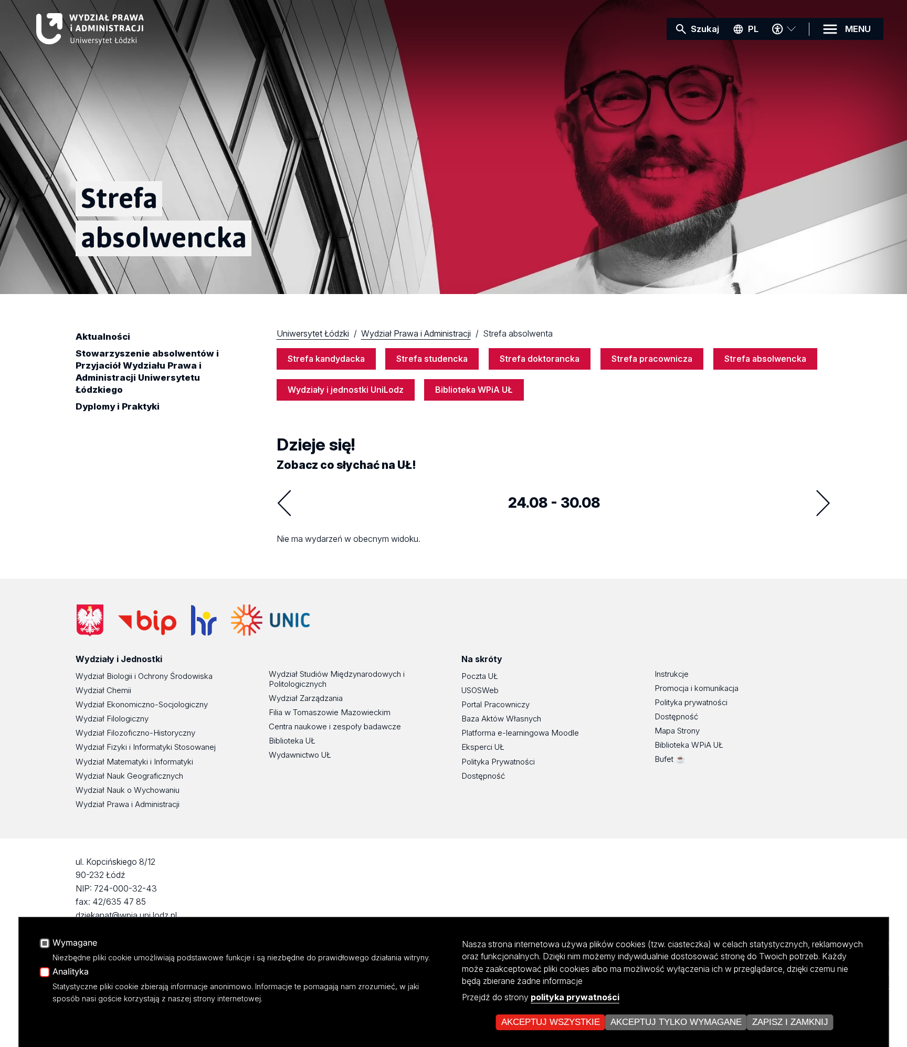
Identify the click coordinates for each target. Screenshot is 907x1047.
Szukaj (705, 29)
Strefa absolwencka (765, 358)
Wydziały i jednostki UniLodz (346, 389)
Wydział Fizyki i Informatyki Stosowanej (146, 747)
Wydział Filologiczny (112, 719)
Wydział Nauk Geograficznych (129, 776)
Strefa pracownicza (651, 358)
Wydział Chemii (103, 690)
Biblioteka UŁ (292, 741)
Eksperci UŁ (482, 747)
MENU (858, 29)
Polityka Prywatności (498, 762)
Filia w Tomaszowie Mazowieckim (330, 712)
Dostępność (483, 776)
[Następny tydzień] (823, 503)
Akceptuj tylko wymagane (676, 1022)
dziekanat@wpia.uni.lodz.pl (126, 915)
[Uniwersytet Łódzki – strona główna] (115, 29)
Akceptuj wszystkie (550, 1022)
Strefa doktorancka (539, 358)
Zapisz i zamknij (790, 1022)
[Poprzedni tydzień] (284, 503)
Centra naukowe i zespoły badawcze (335, 726)
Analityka (70, 972)
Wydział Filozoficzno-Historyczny (135, 733)
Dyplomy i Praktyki (118, 406)
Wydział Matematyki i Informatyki (134, 762)
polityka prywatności (575, 997)
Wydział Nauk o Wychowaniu (128, 790)
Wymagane (74, 943)
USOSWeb (480, 690)
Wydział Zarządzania (306, 698)
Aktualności (103, 336)
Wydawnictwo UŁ (300, 755)
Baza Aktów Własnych (501, 719)
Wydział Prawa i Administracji (128, 804)
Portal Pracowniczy (495, 704)
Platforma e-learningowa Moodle (520, 733)
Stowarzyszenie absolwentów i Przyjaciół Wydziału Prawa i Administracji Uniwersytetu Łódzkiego (147, 371)
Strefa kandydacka (326, 358)
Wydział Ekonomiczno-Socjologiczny (142, 704)
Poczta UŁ (479, 676)
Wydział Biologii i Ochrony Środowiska (144, 676)
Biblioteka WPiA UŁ (474, 389)
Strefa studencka (432, 358)
